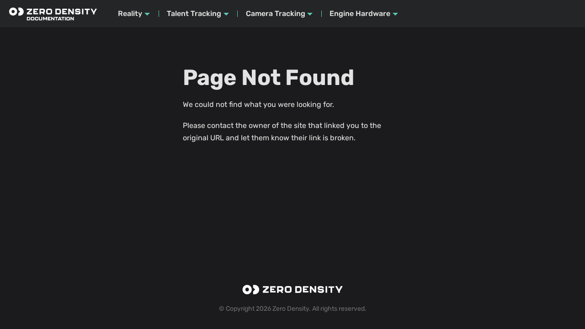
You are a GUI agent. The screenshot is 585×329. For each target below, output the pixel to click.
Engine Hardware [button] (360, 13)
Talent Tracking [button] (194, 13)
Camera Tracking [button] (275, 13)
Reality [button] (130, 13)
